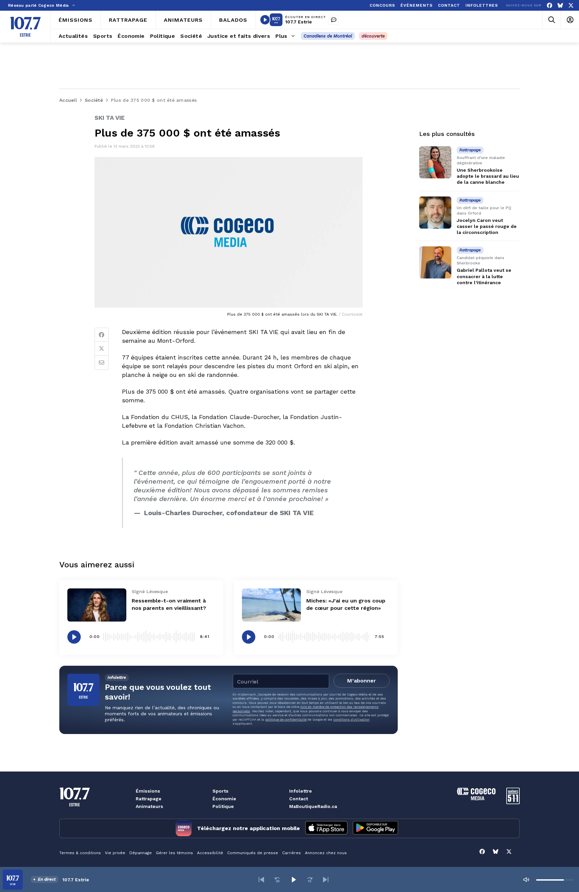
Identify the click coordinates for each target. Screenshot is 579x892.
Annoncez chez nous (326, 852)
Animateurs (149, 806)
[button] (261, 879)
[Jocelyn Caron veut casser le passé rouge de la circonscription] (435, 212)
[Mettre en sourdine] (526, 879)
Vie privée (115, 852)
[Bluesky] (560, 5)
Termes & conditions (80, 852)
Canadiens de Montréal (328, 35)
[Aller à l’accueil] (25, 27)
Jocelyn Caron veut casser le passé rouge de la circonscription (487, 226)
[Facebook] (549, 5)
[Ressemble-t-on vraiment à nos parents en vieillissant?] (96, 605)
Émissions (148, 791)
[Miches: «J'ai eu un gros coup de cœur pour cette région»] (271, 605)
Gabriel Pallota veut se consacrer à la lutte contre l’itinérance (484, 276)
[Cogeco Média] (476, 798)
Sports (220, 791)
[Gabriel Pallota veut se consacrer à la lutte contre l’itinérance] (435, 262)
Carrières (291, 852)
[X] (571, 5)
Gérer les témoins (174, 852)
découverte (373, 35)
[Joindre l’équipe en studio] (334, 20)
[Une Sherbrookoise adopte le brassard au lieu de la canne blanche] (435, 162)
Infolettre (300, 791)
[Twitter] (101, 349)
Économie (224, 798)
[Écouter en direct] (265, 19)
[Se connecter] (570, 20)
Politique (223, 806)
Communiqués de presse (252, 852)
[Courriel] (101, 363)
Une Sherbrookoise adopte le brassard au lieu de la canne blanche (488, 176)
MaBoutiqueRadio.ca (313, 806)
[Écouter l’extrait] (74, 637)
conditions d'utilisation (351, 719)
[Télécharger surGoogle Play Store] (375, 828)
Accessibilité (210, 852)
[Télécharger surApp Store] (326, 828)
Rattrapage (149, 798)
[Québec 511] (513, 802)
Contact (298, 798)
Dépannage (140, 852)
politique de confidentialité (286, 719)
